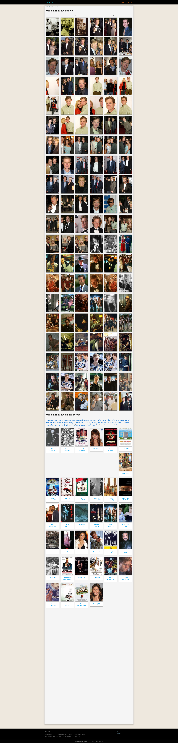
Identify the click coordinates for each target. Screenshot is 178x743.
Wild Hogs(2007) (93, 425)
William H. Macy (50, 15)
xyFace (48, 6)
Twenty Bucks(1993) (58, 425)
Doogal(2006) (126, 419)
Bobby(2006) (100, 419)
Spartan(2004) (125, 422)
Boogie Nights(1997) (109, 419)
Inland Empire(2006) (119, 420)
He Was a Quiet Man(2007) (106, 420)
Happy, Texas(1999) (94, 420)
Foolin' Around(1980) (69, 420)
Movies (127, 2)
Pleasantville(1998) (101, 422)
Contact (119, 733)
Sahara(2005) (117, 422)
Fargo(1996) (61, 420)
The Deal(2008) (104, 424)
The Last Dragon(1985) (114, 424)
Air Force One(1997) (81, 419)
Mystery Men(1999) (81, 422)
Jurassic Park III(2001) (57, 422)
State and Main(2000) (62, 424)
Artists (122, 2)
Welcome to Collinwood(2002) (81, 425)
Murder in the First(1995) (70, 422)
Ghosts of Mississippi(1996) (82, 420)
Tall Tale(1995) (71, 424)
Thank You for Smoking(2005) (83, 424)
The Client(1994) (95, 424)
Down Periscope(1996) (51, 420)
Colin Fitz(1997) (118, 419)
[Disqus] (89, 664)
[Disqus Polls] (89, 628)
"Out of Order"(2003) (91, 422)
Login (118, 731)
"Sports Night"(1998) (51, 424)
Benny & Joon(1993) (91, 419)
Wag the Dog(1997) (68, 425)
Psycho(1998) (110, 422)
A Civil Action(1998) (70, 419)
